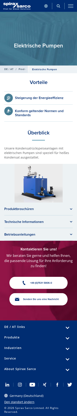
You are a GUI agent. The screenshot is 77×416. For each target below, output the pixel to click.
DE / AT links (14, 327)
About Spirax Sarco (20, 369)
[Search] (58, 6)
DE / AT (8, 69)
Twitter (70, 385)
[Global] (46, 6)
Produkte (24, 69)
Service (10, 358)
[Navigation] (70, 6)
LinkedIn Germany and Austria (7, 385)
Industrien (13, 348)
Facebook (57, 385)
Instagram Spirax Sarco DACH (20, 385)
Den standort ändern (19, 402)
